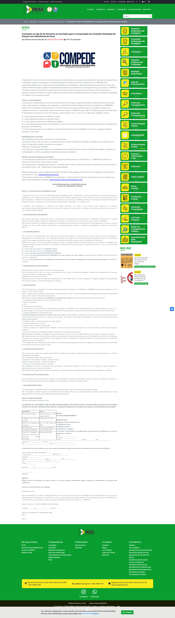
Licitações (52, 545)
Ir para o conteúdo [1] (30, 1)
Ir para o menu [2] (43, 1)
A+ (136, 1)
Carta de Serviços (135, 9)
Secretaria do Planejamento (140, 569)
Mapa (104, 548)
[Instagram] (149, 2)
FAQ (50, 560)
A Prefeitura (100, 9)
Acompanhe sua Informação (59, 555)
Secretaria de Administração (140, 550)
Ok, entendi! (127, 612)
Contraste (131, 1)
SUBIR (118, 606)
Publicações (121, 9)
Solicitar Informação (56, 552)
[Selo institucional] (49, 9)
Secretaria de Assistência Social (51, 22)
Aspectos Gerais (108, 552)
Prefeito (132, 545)
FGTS (24, 545)
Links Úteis (146, 9)
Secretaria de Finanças (138, 565)
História (105, 545)
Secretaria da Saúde (137, 572)
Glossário (52, 548)
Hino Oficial (107, 550)
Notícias (33, 22)
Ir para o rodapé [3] (56, 1)
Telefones (106, 1)
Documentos (80, 545)
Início (25, 22)
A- (139, 1)
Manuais (78, 548)
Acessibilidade (122, 1)
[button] (150, 16)
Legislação (110, 9)
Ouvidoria (113, 1)
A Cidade (90, 9)
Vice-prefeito (134, 548)
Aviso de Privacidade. (90, 613)
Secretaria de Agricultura (139, 552)
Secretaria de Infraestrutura (140, 567)
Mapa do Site (27, 552)
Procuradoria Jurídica (137, 574)
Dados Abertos (54, 557)
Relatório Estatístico (56, 550)
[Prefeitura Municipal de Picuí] (34, 9)
